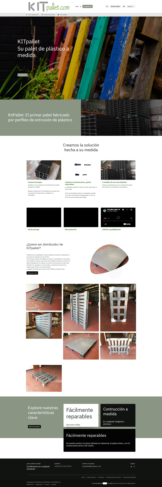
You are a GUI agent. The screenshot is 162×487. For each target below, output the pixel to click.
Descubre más (32, 273)
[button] (107, 6)
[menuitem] (77, 6)
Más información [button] (34, 453)
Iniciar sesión (115, 6)
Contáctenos (88, 6)
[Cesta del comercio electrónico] (124, 6)
